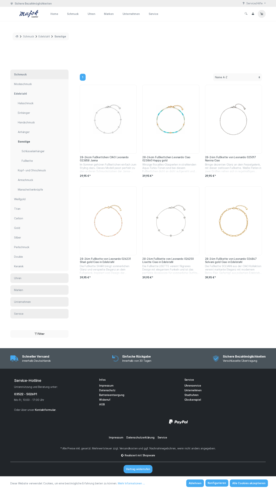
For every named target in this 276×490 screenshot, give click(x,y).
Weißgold (20, 199)
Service (18, 313)
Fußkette (27, 160)
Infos (102, 379)
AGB (102, 404)
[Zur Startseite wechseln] (24, 13)
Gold (17, 227)
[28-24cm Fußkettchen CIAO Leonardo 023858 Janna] (108, 119)
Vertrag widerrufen (138, 469)
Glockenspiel (192, 399)
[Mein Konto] (253, 13)
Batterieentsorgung (111, 395)
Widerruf (104, 399)
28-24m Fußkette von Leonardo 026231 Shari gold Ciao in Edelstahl (105, 260)
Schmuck (20, 74)
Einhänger (24, 112)
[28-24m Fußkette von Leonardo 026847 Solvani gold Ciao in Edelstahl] (233, 221)
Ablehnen (195, 483)
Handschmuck (26, 122)
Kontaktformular (45, 409)
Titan (17, 208)
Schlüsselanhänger (33, 151)
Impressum (106, 385)
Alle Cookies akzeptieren (248, 483)
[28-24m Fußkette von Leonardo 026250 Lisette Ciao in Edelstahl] (171, 221)
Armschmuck (25, 180)
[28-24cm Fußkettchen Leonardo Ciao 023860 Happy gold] (171, 119)
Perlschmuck (21, 247)
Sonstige (24, 141)
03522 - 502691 (25, 394)
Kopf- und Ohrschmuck (32, 170)
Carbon (18, 218)
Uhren (17, 278)
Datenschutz (107, 390)
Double (18, 256)
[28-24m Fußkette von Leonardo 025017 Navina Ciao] (233, 119)
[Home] (16, 36)
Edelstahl (20, 93)
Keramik (18, 266)
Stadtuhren (191, 395)
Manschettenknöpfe (30, 189)
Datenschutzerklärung (140, 437)
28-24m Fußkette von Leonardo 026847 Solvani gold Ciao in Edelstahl (231, 260)
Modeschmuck (23, 84)
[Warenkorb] (262, 14)
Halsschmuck (25, 103)
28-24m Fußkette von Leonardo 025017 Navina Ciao (230, 159)
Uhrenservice (192, 385)
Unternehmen (22, 301)
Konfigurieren (217, 483)
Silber (17, 237)
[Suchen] (246, 13)
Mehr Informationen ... (131, 483)
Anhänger (24, 132)
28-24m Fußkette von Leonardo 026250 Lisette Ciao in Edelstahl (168, 260)
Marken (18, 290)
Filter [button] (40, 333)
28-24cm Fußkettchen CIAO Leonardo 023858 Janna (104, 159)
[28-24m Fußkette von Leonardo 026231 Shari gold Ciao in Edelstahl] (108, 221)
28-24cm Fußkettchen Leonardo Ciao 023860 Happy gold (166, 159)
